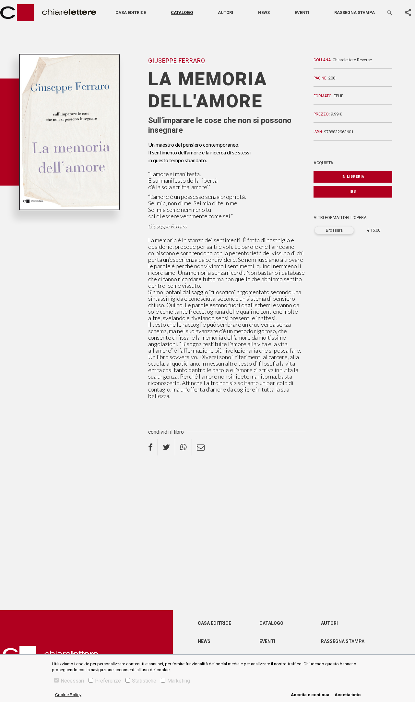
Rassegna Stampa (342, 641)
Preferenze (108, 681)
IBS (353, 191)
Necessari (72, 681)
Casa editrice (130, 12)
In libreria (352, 177)
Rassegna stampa (354, 12)
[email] (200, 447)
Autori (225, 12)
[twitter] (166, 447)
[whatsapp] (183, 447)
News (264, 12)
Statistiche (144, 681)
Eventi (302, 12)
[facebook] (153, 447)
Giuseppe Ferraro (38, 221)
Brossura (334, 230)
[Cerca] (390, 12)
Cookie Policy (68, 694)
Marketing (178, 681)
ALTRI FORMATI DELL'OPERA (340, 217)
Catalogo (182, 12)
